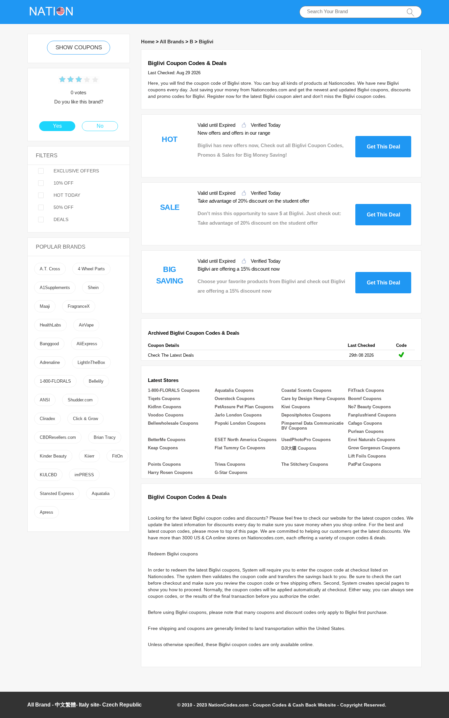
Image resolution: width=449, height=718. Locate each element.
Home (147, 41)
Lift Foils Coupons (367, 456)
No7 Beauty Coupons (369, 406)
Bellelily (96, 381)
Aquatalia (100, 493)
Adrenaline (50, 362)
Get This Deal (383, 146)
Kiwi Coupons (295, 406)
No (100, 126)
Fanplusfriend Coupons (372, 415)
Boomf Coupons (364, 398)
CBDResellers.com (58, 437)
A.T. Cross (50, 268)
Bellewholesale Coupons (173, 423)
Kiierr (89, 456)
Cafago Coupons (365, 423)
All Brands (172, 41)
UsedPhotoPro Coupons (306, 439)
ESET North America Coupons (245, 439)
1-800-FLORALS (55, 381)
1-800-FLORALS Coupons (174, 390)
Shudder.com (80, 399)
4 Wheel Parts (91, 268)
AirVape (86, 325)
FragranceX (79, 306)
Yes (57, 126)
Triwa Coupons (230, 464)
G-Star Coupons (231, 472)
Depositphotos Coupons (306, 415)
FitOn (117, 456)
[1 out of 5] (62, 80)
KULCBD (48, 474)
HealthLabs (50, 325)
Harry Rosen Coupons (170, 472)
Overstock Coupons (235, 398)
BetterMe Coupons (166, 439)
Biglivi (206, 41)
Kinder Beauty (53, 456)
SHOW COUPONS (79, 47)
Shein (93, 287)
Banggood (49, 343)
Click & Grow (85, 418)
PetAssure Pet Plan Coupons (244, 406)
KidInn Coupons (164, 406)
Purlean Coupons (366, 431)
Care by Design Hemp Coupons (313, 398)
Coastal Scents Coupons (306, 390)
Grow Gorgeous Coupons (374, 447)
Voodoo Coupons (165, 415)
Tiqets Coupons (164, 398)
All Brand (39, 704)
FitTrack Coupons (366, 390)
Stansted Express (57, 493)
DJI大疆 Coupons (298, 448)
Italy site (89, 704)
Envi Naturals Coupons (371, 439)
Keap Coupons (163, 447)
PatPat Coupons (364, 464)
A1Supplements (55, 287)
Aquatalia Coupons (234, 390)
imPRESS (84, 474)
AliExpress (87, 343)
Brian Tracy (105, 437)
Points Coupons (164, 464)
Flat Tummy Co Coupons (240, 447)
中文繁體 (65, 704)
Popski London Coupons (240, 423)
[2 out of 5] (66, 80)
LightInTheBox (91, 362)
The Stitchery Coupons (304, 464)
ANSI (45, 399)
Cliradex (47, 418)
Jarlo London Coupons (238, 415)
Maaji (45, 306)
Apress (46, 512)
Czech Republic (122, 704)
